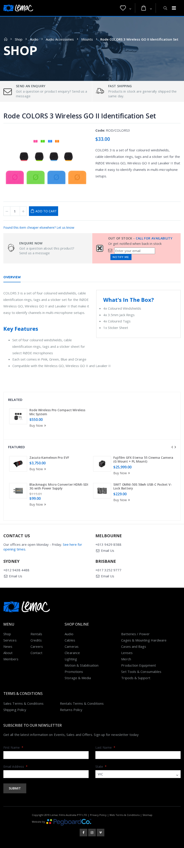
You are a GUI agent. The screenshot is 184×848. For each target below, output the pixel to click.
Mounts (87, 39)
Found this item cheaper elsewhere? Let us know (38, 227)
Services (10, 640)
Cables (70, 640)
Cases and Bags (133, 646)
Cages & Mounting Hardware (143, 640)
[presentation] (172, 447)
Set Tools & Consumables (141, 671)
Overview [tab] (12, 277)
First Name (13, 747)
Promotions (74, 671)
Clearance (72, 652)
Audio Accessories (60, 39)
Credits (36, 640)
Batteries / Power (135, 634)
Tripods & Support (135, 678)
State (101, 766)
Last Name (105, 747)
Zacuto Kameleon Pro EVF (49, 457)
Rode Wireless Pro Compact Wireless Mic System (57, 412)
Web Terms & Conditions (125, 815)
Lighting (71, 659)
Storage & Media (78, 678)
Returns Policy (71, 709)
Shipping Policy (14, 709)
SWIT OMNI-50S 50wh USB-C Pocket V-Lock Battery (142, 486)
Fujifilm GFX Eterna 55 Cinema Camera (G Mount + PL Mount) (143, 459)
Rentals (36, 634)
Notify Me (121, 257)
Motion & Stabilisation (82, 665)
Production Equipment (138, 665)
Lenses (126, 652)
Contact (37, 652)
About (8, 652)
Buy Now (36, 425)
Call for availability (154, 238)
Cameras (72, 646)
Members (11, 659)
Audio (34, 39)
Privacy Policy (98, 815)
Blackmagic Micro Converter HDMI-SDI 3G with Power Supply (58, 486)
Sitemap (147, 815)
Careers (37, 646)
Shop (18, 39)
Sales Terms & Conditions (23, 703)
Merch (126, 659)
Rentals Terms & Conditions (82, 703)
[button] (125, 8)
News (7, 646)
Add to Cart (46, 211)
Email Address (15, 766)
